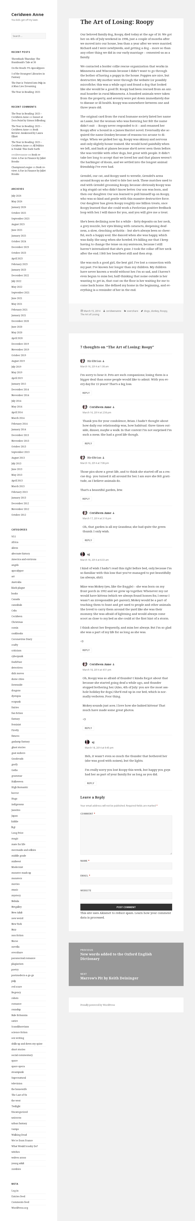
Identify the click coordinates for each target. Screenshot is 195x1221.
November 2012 (20, 509)
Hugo (14, 798)
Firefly (15, 730)
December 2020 (20, 321)
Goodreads (17, 758)
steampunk (17, 1072)
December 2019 (20, 343)
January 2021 (18, 315)
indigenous (17, 804)
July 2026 (16, 195)
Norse (14, 941)
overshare (17, 952)
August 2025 (18, 224)
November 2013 (20, 440)
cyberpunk (17, 656)
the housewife (19, 1089)
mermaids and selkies (23, 850)
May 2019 (16, 372)
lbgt (13, 827)
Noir (13, 929)
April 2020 (17, 338)
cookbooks (17, 633)
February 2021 (19, 309)
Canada (15, 599)
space (14, 1060)
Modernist (17, 867)
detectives (17, 667)
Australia (16, 582)
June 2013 (16, 469)
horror (15, 793)
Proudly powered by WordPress (97, 1005)
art (13, 576)
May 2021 (16, 304)
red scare (16, 986)
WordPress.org (19, 1207)
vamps (15, 1129)
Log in (14, 1190)
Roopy (163, 311)
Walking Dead (19, 1134)
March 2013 (18, 486)
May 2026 (16, 201)
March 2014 (18, 418)
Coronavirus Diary (21, 639)
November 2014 (20, 395)
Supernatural (18, 1077)
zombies (16, 1169)
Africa (14, 542)
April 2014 (17, 412)
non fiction (17, 935)
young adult (17, 1163)
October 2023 (18, 252)
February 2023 (19, 264)
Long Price (17, 832)
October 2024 (18, 241)
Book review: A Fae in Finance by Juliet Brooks (28, 158)
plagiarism (17, 963)
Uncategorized (19, 1112)
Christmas (17, 622)
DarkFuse (16, 662)
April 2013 (17, 480)
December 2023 (20, 247)
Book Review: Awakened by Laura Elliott (27, 133)
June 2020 (16, 326)
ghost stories (18, 747)
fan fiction (17, 713)
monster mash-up (21, 872)
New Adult (16, 912)
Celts (14, 610)
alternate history (20, 553)
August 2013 (18, 457)
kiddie (14, 821)
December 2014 (20, 389)
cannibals (16, 605)
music (14, 889)
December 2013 (20, 435)
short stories (18, 1049)
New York (16, 924)
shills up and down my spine (26, 1043)
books (14, 593)
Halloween (17, 781)
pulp (13, 981)
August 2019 (18, 361)
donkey (155, 311)
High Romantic (19, 787)
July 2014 (16, 401)
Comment (87, 813)
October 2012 (18, 514)
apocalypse (17, 570)
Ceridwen (16, 616)
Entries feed (18, 1196)
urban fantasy (19, 1123)
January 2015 (18, 383)
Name (85, 860)
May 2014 (16, 406)
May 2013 (16, 474)
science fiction (19, 1032)
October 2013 (18, 446)
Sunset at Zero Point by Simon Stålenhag (28, 118)
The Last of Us (19, 1094)
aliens (14, 547)
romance (16, 1003)
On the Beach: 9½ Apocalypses (28, 68)
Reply (86, 393)
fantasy (15, 718)
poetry (15, 969)
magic (14, 838)
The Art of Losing (89, 314)
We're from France (22, 1140)
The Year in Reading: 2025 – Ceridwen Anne (26, 115)
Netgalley (16, 906)
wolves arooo (18, 1157)
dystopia (16, 696)
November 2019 (20, 349)
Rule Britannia (19, 1015)
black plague (18, 587)
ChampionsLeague (21, 167)
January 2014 (18, 429)
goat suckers (18, 753)
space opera (18, 1066)
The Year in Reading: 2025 (25, 92)
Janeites (15, 810)
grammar (16, 775)
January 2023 (18, 269)
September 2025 (20, 218)
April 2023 (17, 258)
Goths (14, 770)
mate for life (18, 844)
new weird (17, 918)
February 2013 (19, 492)
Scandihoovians (20, 1026)
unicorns (16, 1117)
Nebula (15, 901)
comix (14, 627)
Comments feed (20, 1202)
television (16, 1083)
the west (16, 1100)
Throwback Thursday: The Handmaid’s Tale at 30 (25, 60)
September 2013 (20, 452)
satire (14, 1021)
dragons (16, 690)
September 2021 (20, 292)
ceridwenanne (113, 311)
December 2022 (20, 275)
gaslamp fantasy (20, 741)
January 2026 (18, 207)
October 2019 (18, 355)
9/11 (13, 536)
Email (85, 875)
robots (14, 998)
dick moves (17, 673)
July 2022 (16, 281)
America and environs (23, 559)
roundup (16, 1009)
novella (15, 946)
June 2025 (16, 230)
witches (15, 1152)
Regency (16, 992)
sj (88, 554)
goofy (14, 764)
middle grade (18, 855)
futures (15, 736)
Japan (14, 815)
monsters (16, 878)
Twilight (15, 1106)
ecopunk (16, 701)
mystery (16, 895)
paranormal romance (23, 958)
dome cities (17, 679)
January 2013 (18, 497)
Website (85, 890)
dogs (147, 311)
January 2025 (18, 235)
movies (15, 884)
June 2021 (16, 298)
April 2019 (17, 378)
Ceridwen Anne (27, 14)
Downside (16, 684)
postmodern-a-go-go (22, 975)
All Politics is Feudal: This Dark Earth (27, 147)
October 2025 (18, 212)
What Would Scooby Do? (24, 1146)
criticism (16, 650)
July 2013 (16, 463)
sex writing (17, 1038)
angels (15, 565)
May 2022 (16, 286)
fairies (15, 707)
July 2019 (16, 366)
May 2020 (16, 332)
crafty (14, 644)
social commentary (22, 1055)
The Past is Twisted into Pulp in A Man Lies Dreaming (28, 84)
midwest (16, 861)
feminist (16, 724)
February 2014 (19, 423)
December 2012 (20, 503)
